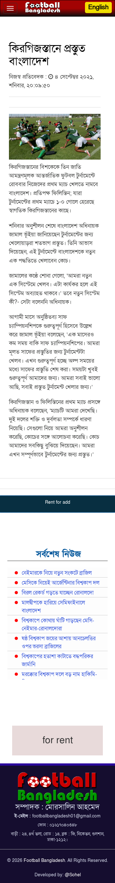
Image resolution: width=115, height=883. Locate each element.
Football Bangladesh (44, 860)
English (98, 7)
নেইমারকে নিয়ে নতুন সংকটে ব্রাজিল (57, 573)
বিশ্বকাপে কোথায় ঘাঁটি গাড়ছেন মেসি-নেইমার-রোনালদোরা (58, 624)
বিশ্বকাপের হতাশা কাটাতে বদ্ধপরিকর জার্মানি (57, 660)
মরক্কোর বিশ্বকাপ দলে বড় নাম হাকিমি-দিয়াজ (59, 678)
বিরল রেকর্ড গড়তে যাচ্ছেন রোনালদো (58, 592)
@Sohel (73, 875)
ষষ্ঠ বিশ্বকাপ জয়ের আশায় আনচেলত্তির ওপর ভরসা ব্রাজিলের (59, 642)
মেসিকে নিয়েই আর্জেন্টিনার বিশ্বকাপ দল (60, 583)
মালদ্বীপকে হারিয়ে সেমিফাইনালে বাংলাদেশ (53, 606)
